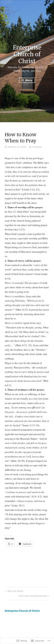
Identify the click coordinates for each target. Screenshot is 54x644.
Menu (28, 80)
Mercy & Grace (13, 591)
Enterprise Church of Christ (27, 54)
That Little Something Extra (32, 596)
